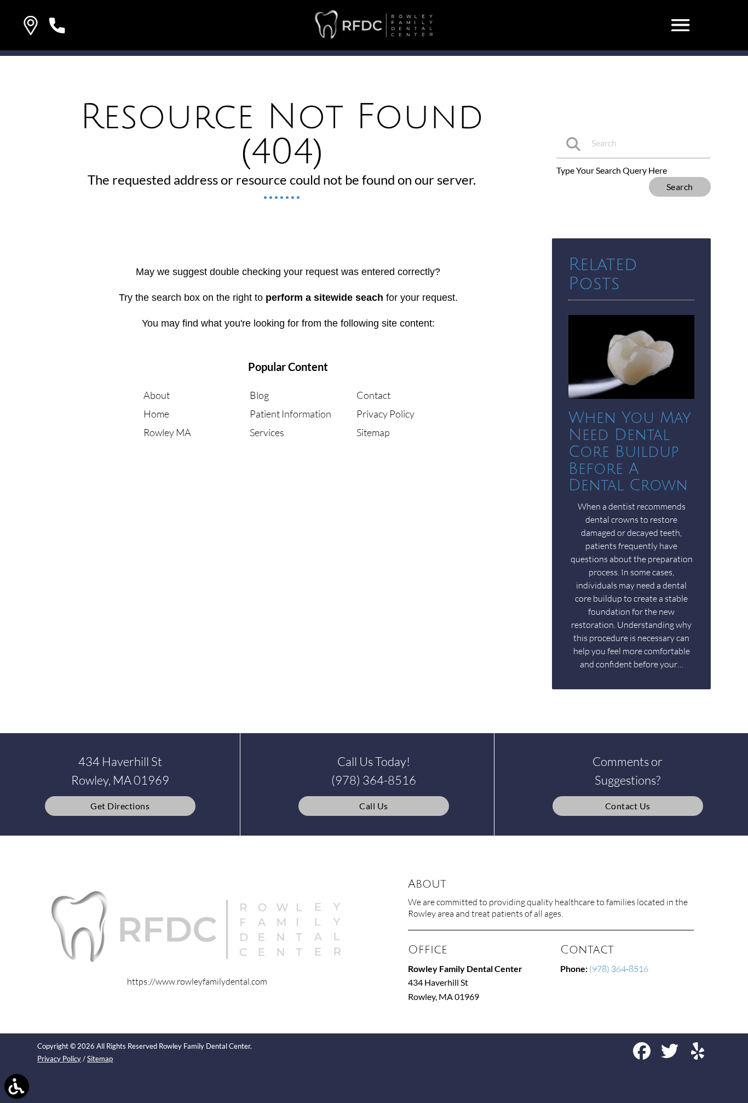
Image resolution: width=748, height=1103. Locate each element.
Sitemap (373, 432)
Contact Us (628, 806)
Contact (373, 395)
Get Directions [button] (119, 806)
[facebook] (642, 1055)
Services (267, 432)
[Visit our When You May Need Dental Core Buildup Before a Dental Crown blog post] (631, 401)
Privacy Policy (385, 414)
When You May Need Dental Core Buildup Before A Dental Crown (629, 452)
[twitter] (670, 1055)
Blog (259, 395)
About (156, 395)
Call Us (373, 806)
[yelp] (697, 1055)
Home (156, 414)
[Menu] (680, 25)
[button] (31, 25)
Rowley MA (167, 432)
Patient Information (290, 414)
